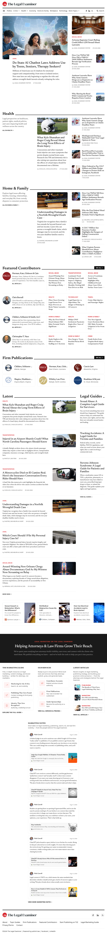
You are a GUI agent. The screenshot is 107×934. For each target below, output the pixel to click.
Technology (73, 297)
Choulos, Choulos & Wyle (48, 169)
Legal (15, 58)
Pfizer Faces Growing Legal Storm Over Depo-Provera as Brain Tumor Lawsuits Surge (57, 304)
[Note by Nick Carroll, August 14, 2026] (53, 851)
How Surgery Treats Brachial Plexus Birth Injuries (76, 341)
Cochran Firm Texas (91, 143)
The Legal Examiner (14, 931)
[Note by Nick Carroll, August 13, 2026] (53, 884)
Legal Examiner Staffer (22, 83)
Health (51, 297)
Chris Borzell (17, 297)
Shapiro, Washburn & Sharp (48, 241)
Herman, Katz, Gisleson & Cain (25, 273)
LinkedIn (53, 931)
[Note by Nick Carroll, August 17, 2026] (53, 817)
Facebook (44, 931)
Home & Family (54, 317)
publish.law (36, 931)
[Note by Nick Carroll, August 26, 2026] (53, 783)
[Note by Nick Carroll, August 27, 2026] (53, 748)
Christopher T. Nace (20, 337)
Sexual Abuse (77, 37)
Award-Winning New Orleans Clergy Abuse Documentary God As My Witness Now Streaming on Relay (57, 280)
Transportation (74, 273)
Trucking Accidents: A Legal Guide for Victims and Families (92, 436)
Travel (90, 297)
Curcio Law (88, 257)
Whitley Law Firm (10, 458)
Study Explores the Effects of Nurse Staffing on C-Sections (57, 341)
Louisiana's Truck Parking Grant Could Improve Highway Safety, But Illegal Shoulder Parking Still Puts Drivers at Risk (76, 281)
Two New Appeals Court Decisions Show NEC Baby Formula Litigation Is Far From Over (96, 324)
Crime (90, 336)
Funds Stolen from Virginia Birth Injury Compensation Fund (95, 341)
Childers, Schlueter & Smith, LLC (26, 317)
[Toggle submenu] (19, 11)
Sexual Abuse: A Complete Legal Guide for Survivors (92, 404)
